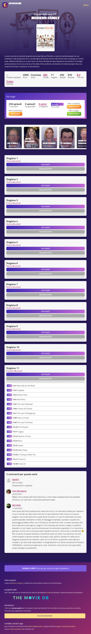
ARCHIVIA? (15, 113)
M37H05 (16, 505)
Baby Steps (19, 450)
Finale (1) (18, 459)
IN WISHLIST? (74, 106)
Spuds (17, 445)
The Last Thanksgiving (23, 413)
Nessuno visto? (45, 169)
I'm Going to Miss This (24, 454)
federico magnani (17, 583)
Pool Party (18, 399)
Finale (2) (18, 463)
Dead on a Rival (21, 436)
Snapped (18, 390)
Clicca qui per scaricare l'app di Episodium (45, 568)
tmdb (48, 592)
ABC (45, 75)
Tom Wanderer (19, 491)
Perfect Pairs (19, 394)
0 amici (43, 104)
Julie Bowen (49, 143)
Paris (17, 440)
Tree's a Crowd (20, 417)
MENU (86, 5)
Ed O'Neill (12, 143)
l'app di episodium (16, 629)
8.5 (78, 75)
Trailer (10, 81)
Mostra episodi (13, 161)
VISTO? (9, 386)
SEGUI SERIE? (74, 113)
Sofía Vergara (29, 140)
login (13, 96)
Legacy (18, 431)
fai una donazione (44, 616)
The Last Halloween (22, 404)
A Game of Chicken (22, 408)
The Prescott (20, 427)
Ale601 (15, 479)
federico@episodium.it (36, 626)
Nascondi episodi (14, 370)
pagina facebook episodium (66, 626)
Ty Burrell (66, 143)
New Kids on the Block (23, 385)
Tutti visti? (45, 164)
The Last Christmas (22, 422)
